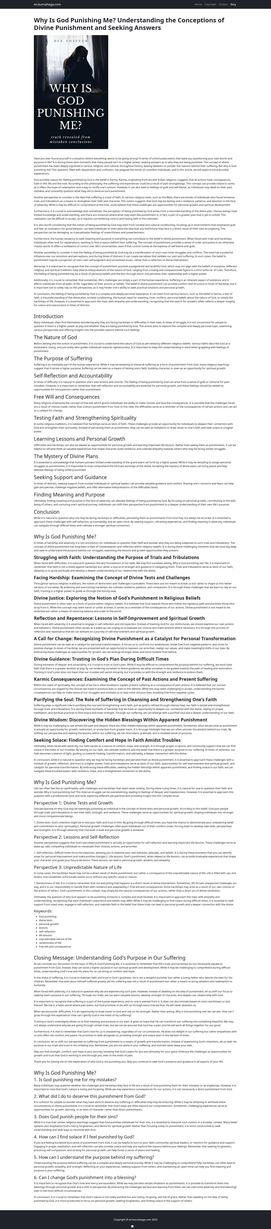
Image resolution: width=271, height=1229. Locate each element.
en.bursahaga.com (47, 4)
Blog (233, 4)
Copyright (210, 4)
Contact (223, 4)
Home (198, 4)
